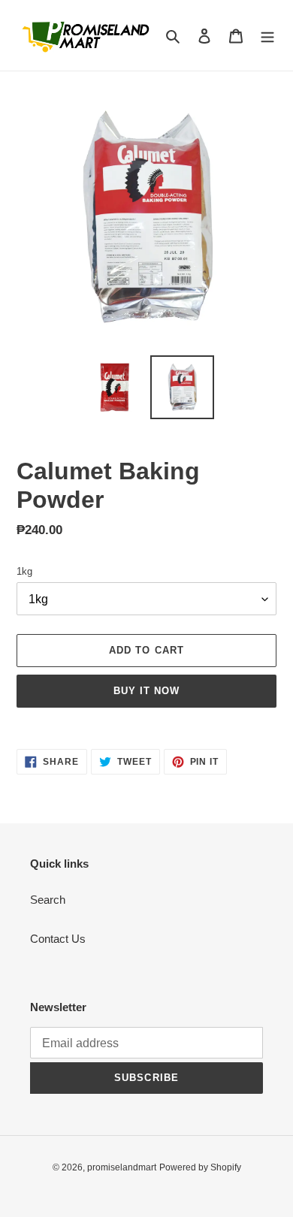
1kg (24, 571)
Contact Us (58, 938)
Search (47, 899)
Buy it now (146, 690)
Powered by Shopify (200, 1167)
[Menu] (267, 36)
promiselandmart (121, 1167)
